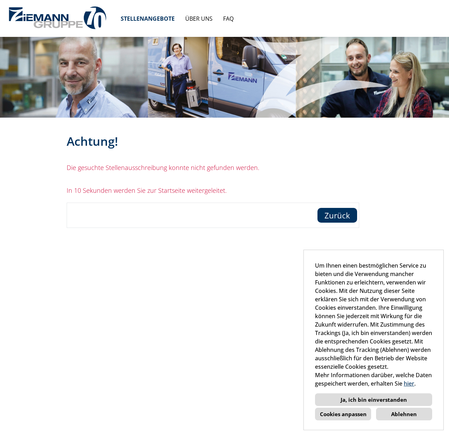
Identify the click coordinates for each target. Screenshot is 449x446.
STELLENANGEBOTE (148, 18)
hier (409, 383)
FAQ (228, 18)
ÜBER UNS (199, 18)
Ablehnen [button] (404, 414)
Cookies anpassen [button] (343, 414)
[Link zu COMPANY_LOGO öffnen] (58, 18)
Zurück (337, 215)
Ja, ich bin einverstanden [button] (374, 399)
